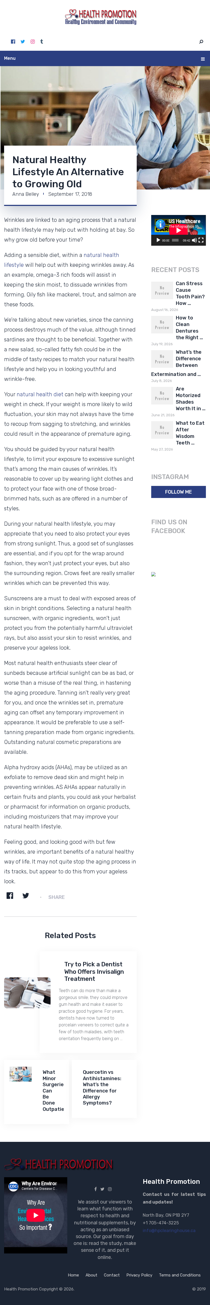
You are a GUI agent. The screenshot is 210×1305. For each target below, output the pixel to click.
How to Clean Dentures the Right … (189, 328)
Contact (112, 1275)
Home (73, 1275)
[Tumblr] (41, 42)
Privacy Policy (139, 1275)
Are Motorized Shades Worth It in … (191, 399)
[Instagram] (33, 42)
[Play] (158, 240)
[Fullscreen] (201, 240)
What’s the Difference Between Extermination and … (176, 363)
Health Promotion (21, 1289)
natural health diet (40, 394)
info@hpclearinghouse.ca (169, 1230)
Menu (10, 58)
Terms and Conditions (180, 1275)
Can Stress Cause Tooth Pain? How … (190, 293)
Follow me (178, 492)
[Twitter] (23, 42)
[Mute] (194, 240)
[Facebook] (13, 42)
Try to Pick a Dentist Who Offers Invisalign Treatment (94, 972)
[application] (178, 230)
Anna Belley (25, 194)
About (91, 1275)
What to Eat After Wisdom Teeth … (190, 433)
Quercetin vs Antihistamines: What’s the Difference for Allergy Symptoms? (102, 1087)
